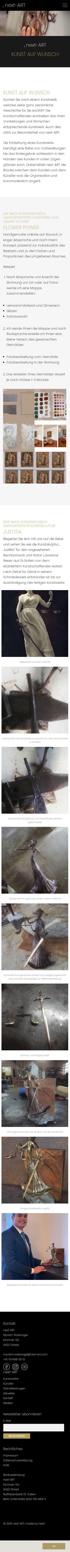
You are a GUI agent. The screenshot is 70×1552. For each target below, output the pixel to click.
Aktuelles (9, 1393)
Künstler (8, 1383)
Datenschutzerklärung (17, 1460)
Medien (8, 1403)
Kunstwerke (10, 1379)
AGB (6, 1465)
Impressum (10, 1455)
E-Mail (7, 1421)
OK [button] (54, 1546)
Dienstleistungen (14, 1388)
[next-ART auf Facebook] (6, 1366)
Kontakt (8, 1398)
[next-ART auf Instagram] (15, 1366)
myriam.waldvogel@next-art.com (25, 1354)
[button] (5, 1546)
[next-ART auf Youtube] (24, 1366)
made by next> (35, 1523)
